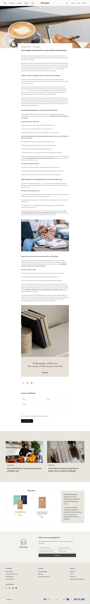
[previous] (5, 506)
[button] (18, 514)
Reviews (19, 3)
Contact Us (73, 576)
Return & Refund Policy (12, 574)
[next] (56, 506)
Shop (5, 3)
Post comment (27, 421)
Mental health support (44, 576)
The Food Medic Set (20, 512)
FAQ (32, 3)
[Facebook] (6, 588)
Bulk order (40, 574)
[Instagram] (9, 588)
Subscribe (57, 555)
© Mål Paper (8, 599)
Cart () (84, 3)
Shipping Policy (10, 576)
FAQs (71, 574)
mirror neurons (25, 90)
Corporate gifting (42, 571)
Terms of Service (10, 579)
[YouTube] (16, 588)
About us (72, 571)
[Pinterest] (12, 588)
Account (73, 3)
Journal (26, 3)
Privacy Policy (9, 571)
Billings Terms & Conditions (77, 579)
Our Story (11, 3)
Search (78, 3)
